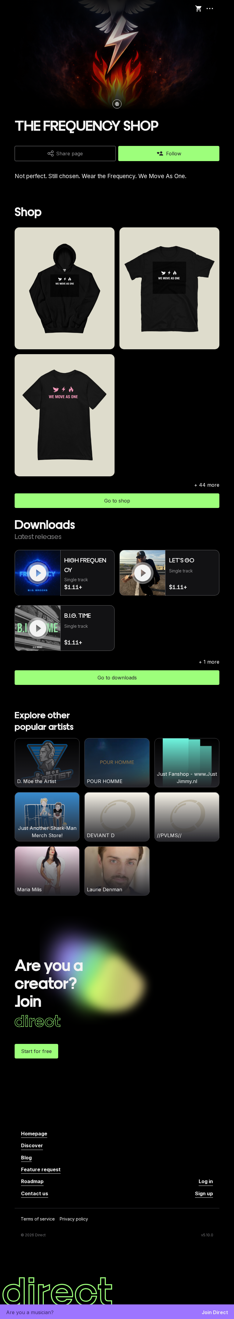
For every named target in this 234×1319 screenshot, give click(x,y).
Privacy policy (74, 1219)
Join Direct (215, 1312)
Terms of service (38, 1219)
